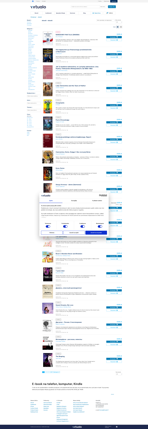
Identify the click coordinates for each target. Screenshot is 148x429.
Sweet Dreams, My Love (64, 305)
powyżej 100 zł (30, 127)
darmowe (72, 13)
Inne (29, 88)
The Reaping (60, 356)
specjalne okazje (60, 13)
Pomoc (38, 1)
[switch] (65, 226)
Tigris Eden (58, 358)
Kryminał (30, 52)
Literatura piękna (32, 58)
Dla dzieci (30, 33)
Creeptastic (60, 103)
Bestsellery (29, 23)
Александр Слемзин (60, 341)
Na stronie (118, 20)
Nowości (29, 22)
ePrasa (32, 406)
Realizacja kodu (34, 411)
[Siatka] (121, 27)
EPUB (28, 132)
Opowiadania (31, 63)
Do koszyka (113, 37)
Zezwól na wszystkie (96, 232)
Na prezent (113, 40)
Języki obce (30, 47)
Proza (29, 75)
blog (84, 13)
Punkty (100, 1)
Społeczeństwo (31, 81)
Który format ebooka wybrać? (80, 402)
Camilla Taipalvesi (60, 87)
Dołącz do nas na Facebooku (108, 427)
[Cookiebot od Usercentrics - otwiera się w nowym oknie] (100, 195)
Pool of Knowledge (62, 120)
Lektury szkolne (31, 55)
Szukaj (111, 6)
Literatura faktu (31, 56)
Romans (30, 78)
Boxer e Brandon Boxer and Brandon (69, 254)
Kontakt (44, 1)
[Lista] (117, 27)
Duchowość (31, 38)
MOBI (28, 134)
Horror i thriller (31, 44)
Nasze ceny (98, 13)
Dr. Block (58, 104)
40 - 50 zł (29, 123)
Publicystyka (31, 77)
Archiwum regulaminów (63, 421)
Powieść (30, 72)
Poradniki (30, 69)
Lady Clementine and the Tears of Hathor (71, 86)
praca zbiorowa (59, 139)
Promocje (29, 25)
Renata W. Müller (59, 272)
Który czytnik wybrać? (78, 406)
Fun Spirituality (61, 237)
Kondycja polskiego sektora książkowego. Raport (73, 137)
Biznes (29, 32)
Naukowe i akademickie (33, 60)
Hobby (29, 43)
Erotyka (30, 39)
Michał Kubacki (59, 170)
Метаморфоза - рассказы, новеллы (69, 339)
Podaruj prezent (34, 410)
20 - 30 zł (29, 120)
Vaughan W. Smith (60, 121)
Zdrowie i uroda (31, 86)
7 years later (60, 271)
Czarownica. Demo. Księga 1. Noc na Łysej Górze (73, 152)
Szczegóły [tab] (74, 200)
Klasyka (30, 49)
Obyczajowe (31, 61)
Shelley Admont (59, 307)
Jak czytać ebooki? (77, 408)
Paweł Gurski (59, 53)
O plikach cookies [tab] (97, 200)
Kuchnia (30, 53)
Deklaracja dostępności (62, 419)
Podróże (30, 64)
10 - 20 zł (29, 119)
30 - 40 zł (29, 122)
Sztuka (29, 83)
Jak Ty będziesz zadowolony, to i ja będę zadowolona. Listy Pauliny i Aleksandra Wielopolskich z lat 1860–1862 (77, 68)
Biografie (30, 30)
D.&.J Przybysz (59, 36)
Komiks (29, 50)
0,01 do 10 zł (29, 117)
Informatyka (31, 46)
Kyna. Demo (60, 168)
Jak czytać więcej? (77, 410)
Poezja (29, 66)
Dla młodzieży (31, 36)
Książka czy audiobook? (79, 411)
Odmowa (51, 232)
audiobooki (33, 404)
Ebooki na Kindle (48, 404)
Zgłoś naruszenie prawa (62, 415)
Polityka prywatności (62, 410)
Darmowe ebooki (48, 402)
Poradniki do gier (32, 70)
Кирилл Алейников (60, 324)
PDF (28, 135)
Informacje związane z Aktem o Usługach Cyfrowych (64, 412)
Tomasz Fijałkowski (60, 186)
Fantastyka (30, 41)
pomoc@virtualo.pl (103, 410)
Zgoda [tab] (51, 200)
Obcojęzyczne (31, 89)
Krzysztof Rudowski (60, 154)
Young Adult (31, 84)
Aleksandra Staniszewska (61, 70)
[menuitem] (37, 13)
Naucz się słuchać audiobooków (81, 404)
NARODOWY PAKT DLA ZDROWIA (67, 35)
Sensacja (30, 80)
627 (51, 372)
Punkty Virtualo (34, 408)
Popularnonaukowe (32, 67)
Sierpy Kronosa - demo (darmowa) (68, 185)
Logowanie (113, 1)
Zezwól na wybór (74, 232)
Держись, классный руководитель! (69, 288)
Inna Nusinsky (59, 255)
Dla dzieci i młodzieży (33, 35)
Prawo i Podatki (31, 74)
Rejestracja (106, 1)
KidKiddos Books (66, 255)
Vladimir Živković (59, 238)
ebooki (32, 402)
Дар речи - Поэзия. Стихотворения (69, 322)
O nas (58, 404)
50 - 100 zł (29, 125)
